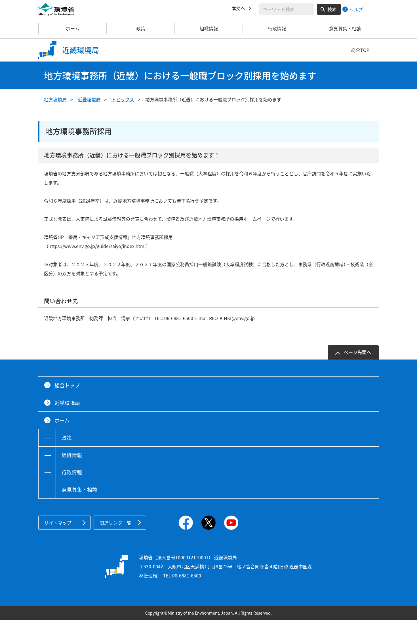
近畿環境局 (89, 99)
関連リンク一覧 (115, 522)
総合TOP (360, 50)
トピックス (122, 99)
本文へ (238, 8)
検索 (331, 9)
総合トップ (67, 385)
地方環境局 (55, 99)
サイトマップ (57, 522)
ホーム (72, 28)
